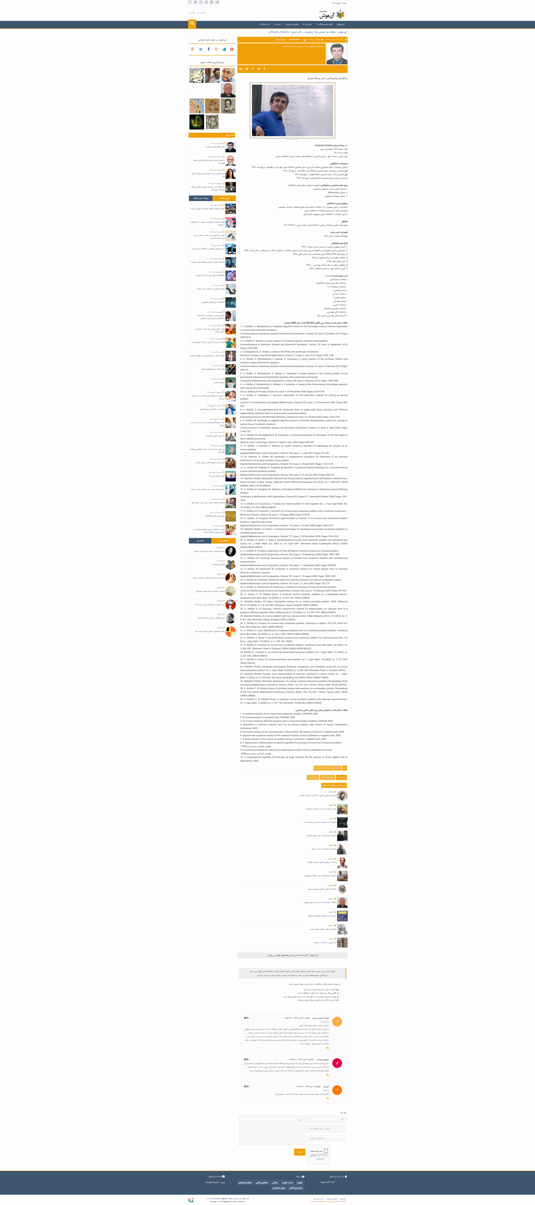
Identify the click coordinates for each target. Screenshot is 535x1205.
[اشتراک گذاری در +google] (253, 69)
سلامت (217, 1198)
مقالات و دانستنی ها (325, 32)
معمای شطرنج (262, 975)
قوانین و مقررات (291, 24)
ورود (190, 12)
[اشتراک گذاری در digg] (240, 69)
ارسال (300, 1152)
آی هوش (341, 24)
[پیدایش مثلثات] (212, 75)
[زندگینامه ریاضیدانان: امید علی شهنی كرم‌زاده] (228, 90)
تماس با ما (307, 24)
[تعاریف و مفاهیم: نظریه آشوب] (196, 122)
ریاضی (299, 975)
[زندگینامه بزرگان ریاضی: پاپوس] (212, 121)
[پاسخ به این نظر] (327, 1048)
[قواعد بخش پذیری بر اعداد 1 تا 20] (196, 75)
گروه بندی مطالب (325, 24)
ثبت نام (200, 12)
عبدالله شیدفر (313, 777)
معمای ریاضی (276, 975)
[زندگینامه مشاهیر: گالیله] (228, 106)
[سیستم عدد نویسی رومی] (212, 106)
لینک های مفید (318, 1199)
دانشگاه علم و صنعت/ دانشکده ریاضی (327, 768)
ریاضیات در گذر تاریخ (302, 32)
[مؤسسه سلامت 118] (191, 1200)
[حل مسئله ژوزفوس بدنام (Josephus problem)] (196, 106)
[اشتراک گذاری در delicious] (247, 69)
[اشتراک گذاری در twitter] (259, 69)
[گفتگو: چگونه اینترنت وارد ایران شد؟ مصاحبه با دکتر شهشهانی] (228, 75)
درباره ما (277, 24)
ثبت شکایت (265, 24)
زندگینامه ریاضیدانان (279, 32)
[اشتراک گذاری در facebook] (264, 69)
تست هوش (286, 975)
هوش (306, 975)
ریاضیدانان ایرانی (327, 777)
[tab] (201, 198)
